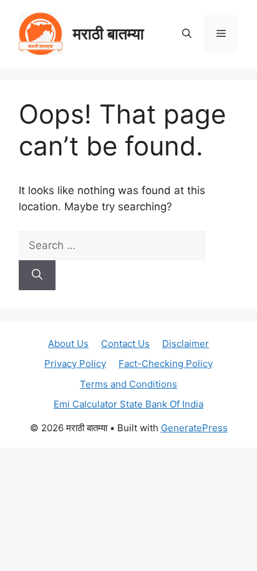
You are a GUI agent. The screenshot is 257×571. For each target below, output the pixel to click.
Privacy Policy (75, 363)
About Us (68, 343)
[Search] (37, 275)
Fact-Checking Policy (166, 363)
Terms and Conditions (128, 384)
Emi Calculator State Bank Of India (128, 404)
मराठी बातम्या (108, 33)
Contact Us (125, 343)
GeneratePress (194, 428)
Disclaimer (185, 343)
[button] (187, 33)
